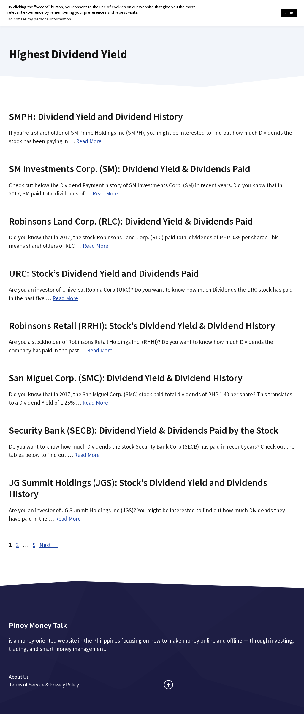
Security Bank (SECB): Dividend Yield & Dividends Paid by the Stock (143, 430)
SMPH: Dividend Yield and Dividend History (96, 117)
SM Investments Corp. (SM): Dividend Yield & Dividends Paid (129, 169)
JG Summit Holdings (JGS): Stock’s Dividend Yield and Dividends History (138, 488)
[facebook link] (168, 684)
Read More (89, 141)
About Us (19, 677)
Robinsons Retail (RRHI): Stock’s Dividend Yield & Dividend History (142, 326)
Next (48, 544)
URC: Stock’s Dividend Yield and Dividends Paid (104, 273)
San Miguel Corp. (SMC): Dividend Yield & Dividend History (126, 378)
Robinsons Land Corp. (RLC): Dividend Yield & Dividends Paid (131, 221)
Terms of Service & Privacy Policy (44, 684)
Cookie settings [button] (262, 13)
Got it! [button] (288, 13)
